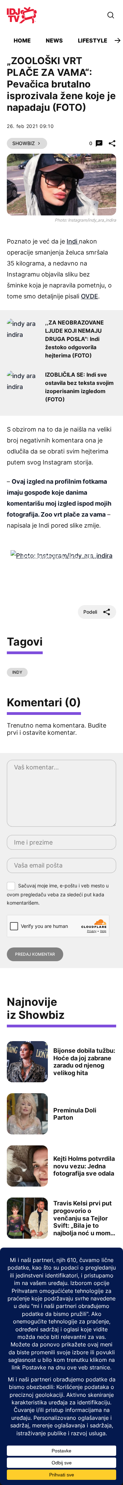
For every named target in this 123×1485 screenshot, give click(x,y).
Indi (73, 241)
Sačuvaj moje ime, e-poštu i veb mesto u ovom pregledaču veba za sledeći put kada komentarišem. (58, 894)
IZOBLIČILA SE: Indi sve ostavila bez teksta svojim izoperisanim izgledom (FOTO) (79, 387)
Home (22, 40)
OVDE (89, 296)
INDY (17, 672)
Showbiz (23, 143)
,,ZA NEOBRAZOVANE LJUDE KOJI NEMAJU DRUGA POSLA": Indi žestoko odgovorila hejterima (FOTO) (74, 339)
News (54, 40)
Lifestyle (92, 40)
